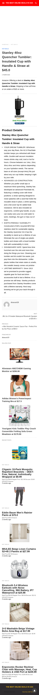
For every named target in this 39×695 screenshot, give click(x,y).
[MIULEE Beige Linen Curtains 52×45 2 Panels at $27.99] (19, 532)
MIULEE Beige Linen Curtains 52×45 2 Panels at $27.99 (19, 550)
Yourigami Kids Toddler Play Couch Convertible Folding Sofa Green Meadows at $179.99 (19, 431)
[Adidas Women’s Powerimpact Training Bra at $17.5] (19, 385)
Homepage (5, 44)
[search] (36, 3)
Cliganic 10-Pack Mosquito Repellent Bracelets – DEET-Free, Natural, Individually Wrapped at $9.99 (18, 473)
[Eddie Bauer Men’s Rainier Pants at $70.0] (19, 496)
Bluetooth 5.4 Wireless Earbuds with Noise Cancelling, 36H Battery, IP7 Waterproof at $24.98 (18, 589)
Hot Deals (14, 44)
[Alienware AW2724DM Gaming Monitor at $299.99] (19, 355)
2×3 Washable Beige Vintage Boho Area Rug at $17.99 (18, 629)
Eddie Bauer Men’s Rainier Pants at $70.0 (17, 513)
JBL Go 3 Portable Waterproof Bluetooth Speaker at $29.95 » (19, 317)
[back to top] (34, 690)
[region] (19, 23)
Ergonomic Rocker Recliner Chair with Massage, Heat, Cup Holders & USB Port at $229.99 (19, 669)
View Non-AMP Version (28, 692)
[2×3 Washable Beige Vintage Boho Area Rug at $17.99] (19, 612)
